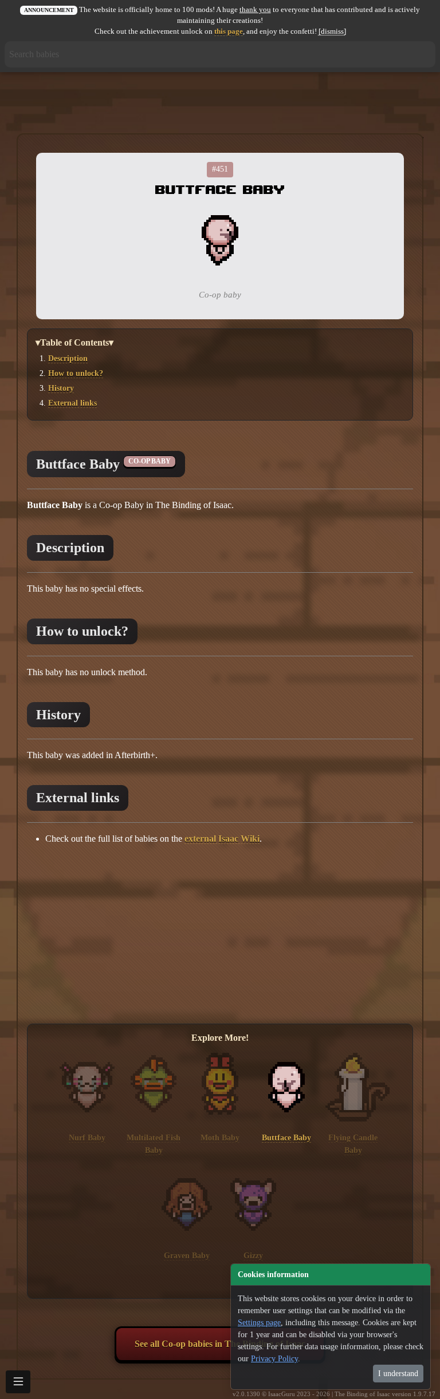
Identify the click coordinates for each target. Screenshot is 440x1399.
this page (228, 31)
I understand (398, 1373)
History (61, 388)
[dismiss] (332, 31)
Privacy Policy (274, 1358)
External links (72, 402)
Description (68, 358)
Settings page (259, 1322)
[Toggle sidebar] (18, 1381)
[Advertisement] (220, 103)
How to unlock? (75, 373)
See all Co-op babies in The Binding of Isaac (220, 1344)
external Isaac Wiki (222, 838)
